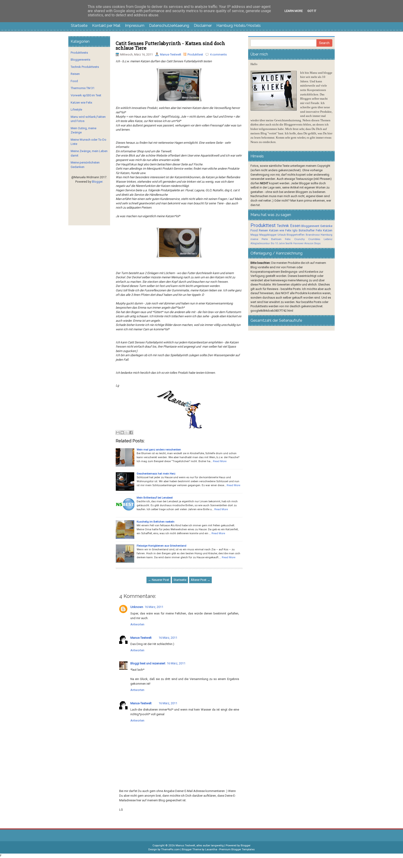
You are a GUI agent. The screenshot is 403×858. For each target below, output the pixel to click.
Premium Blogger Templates (237, 849)
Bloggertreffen (296, 234)
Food (74, 81)
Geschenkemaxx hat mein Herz (156, 473)
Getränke (326, 226)
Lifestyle (76, 109)
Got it (311, 11)
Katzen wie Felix (81, 102)
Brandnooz (313, 234)
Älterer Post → (200, 580)
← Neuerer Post (158, 580)
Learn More (294, 11)
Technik (283, 226)
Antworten (137, 624)
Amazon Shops (312, 243)
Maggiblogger (268, 234)
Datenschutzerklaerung (169, 25)
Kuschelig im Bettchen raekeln (155, 521)
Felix (319, 230)
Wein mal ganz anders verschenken (159, 449)
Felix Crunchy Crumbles (302, 239)
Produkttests (79, 52)
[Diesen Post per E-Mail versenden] (117, 432)
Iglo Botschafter (303, 230)
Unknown (136, 607)
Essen (295, 226)
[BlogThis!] (122, 432)
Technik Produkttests (85, 67)
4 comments (218, 54)
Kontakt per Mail (106, 25)
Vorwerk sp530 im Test (86, 95)
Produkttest (195, 54)
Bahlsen (276, 239)
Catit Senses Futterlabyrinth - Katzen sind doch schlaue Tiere (170, 45)
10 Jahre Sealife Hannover (289, 243)
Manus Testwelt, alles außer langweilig (200, 845)
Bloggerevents (80, 59)
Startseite (79, 25)
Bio (272, 243)
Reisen (75, 74)
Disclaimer (203, 25)
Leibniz (328, 239)
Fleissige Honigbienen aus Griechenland (161, 545)
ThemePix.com (170, 849)
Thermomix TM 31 (82, 88)
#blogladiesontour (260, 243)
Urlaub (282, 234)
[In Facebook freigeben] (131, 432)
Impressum (134, 25)
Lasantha (211, 849)
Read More (219, 461)
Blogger (97, 181)
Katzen (327, 230)
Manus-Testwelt (170, 54)
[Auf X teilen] (126, 432)
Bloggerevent (310, 226)
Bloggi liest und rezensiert (147, 663)
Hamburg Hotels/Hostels (238, 25)
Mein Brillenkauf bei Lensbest (155, 497)
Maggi (254, 234)
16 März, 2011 (154, 607)
